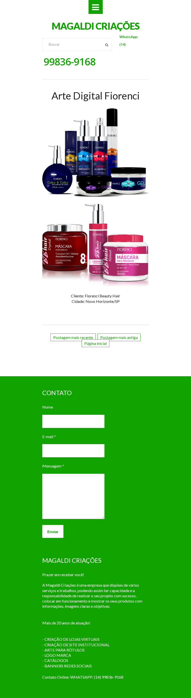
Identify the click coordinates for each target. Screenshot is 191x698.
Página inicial (95, 343)
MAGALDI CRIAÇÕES (96, 26)
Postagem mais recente (73, 337)
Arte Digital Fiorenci (95, 96)
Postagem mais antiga (119, 337)
